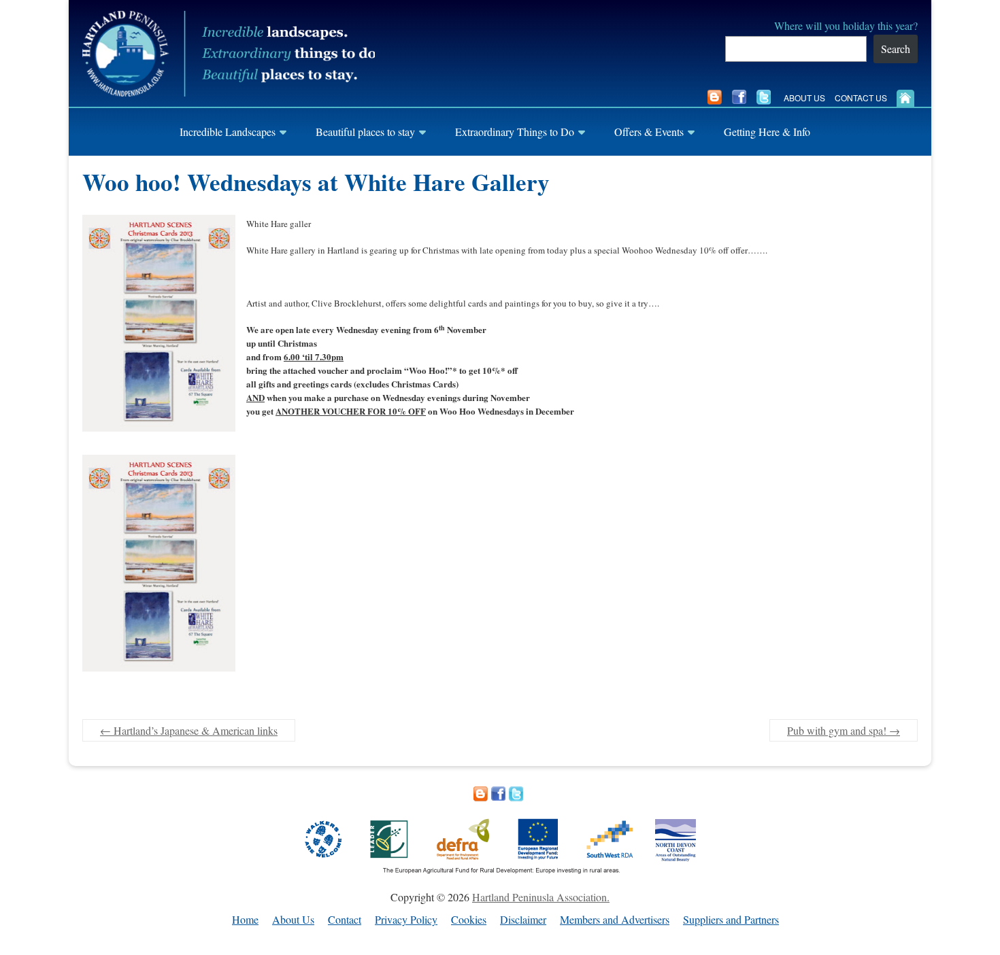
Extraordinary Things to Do (514, 131)
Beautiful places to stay (365, 131)
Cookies (468, 920)
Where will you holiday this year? (846, 25)
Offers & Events (649, 131)
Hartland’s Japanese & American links (189, 730)
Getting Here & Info (767, 131)
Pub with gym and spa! (843, 730)
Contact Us (861, 97)
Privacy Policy (406, 920)
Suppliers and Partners (731, 920)
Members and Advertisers (614, 920)
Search (895, 48)
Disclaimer (523, 920)
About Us (804, 97)
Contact (344, 920)
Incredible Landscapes (228, 131)
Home (245, 920)
